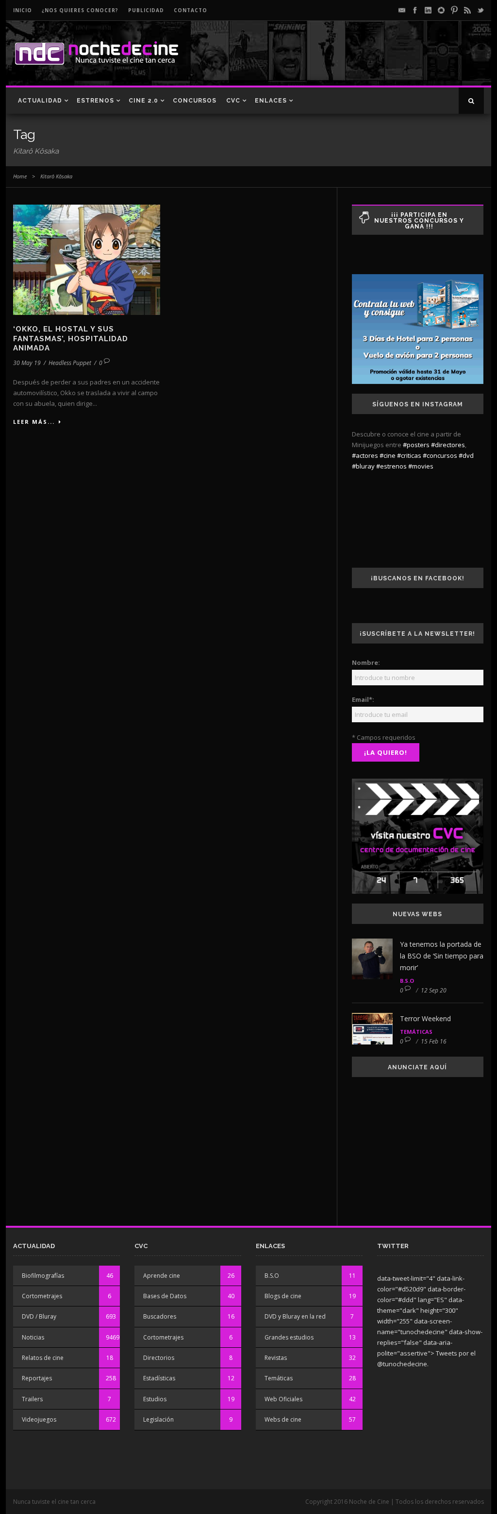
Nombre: (366, 662)
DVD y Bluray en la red (295, 1316)
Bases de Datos (164, 1296)
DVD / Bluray (39, 1316)
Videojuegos (39, 1419)
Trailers (32, 1399)
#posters (416, 444)
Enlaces (271, 100)
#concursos (440, 455)
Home (20, 176)
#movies (420, 466)
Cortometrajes (42, 1296)
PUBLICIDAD (146, 10)
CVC (233, 100)
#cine (388, 455)
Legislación (158, 1419)
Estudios (154, 1399)
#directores (448, 444)
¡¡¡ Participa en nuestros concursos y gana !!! (419, 220)
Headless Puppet (70, 363)
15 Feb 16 (434, 1041)
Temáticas (416, 1031)
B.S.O (407, 980)
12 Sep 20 (434, 990)
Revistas (276, 1358)
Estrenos (95, 100)
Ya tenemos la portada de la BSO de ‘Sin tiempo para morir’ (441, 956)
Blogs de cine (283, 1296)
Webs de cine (283, 1419)
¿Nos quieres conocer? (80, 10)
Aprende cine (161, 1275)
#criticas (409, 455)
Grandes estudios (289, 1337)
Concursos (194, 100)
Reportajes (37, 1378)
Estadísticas (159, 1378)
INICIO (22, 10)
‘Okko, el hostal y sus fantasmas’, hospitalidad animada (70, 338)
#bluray (363, 466)
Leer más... (34, 421)
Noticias (33, 1337)
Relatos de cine (43, 1358)
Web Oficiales (283, 1399)
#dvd (466, 455)
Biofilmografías (43, 1275)
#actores (365, 455)
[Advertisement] (370, 61)
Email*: (363, 699)
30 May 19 (27, 363)
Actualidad (40, 100)
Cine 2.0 (143, 100)
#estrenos (391, 466)
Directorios (158, 1358)
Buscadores (159, 1316)
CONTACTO (190, 10)
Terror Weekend (425, 1018)
